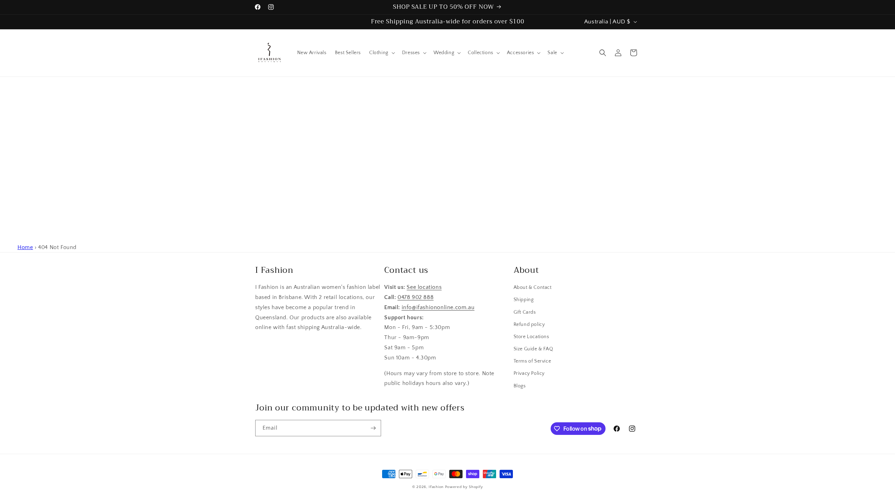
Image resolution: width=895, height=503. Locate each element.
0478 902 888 (416, 297)
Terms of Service (532, 361)
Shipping (524, 299)
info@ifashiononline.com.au (438, 307)
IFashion (436, 487)
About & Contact (533, 287)
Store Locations (531, 337)
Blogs (520, 386)
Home (25, 247)
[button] (381, 52)
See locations (424, 287)
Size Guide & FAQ (533, 349)
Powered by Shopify (464, 487)
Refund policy (529, 324)
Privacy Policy (529, 373)
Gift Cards (525, 312)
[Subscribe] (373, 428)
